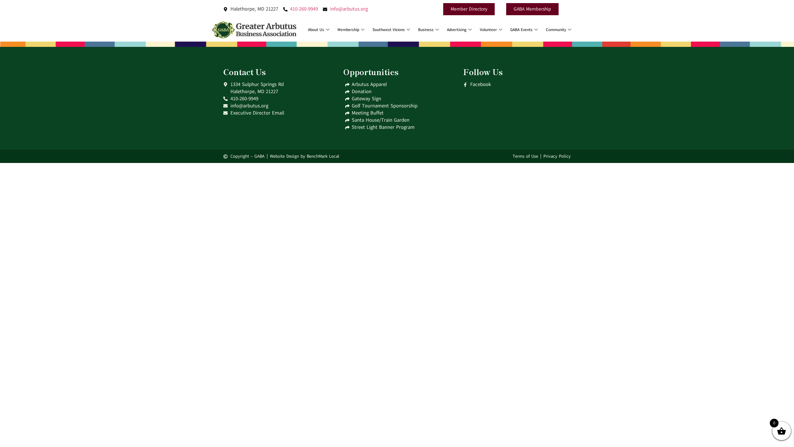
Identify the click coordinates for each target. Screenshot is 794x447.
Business (426, 30)
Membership (348, 30)
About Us (316, 30)
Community (556, 30)
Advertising (456, 30)
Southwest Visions (388, 30)
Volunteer (488, 30)
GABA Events (521, 30)
